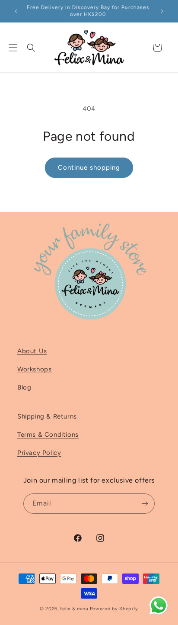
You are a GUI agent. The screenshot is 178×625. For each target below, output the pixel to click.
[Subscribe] (144, 503)
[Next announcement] (162, 11)
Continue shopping (89, 167)
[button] (12, 47)
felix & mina (74, 609)
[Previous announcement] (15, 11)
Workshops (34, 369)
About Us (32, 351)
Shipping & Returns (47, 416)
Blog (24, 387)
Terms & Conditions (48, 434)
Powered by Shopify (114, 609)
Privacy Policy (39, 453)
